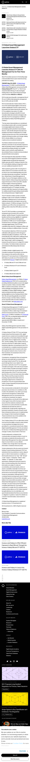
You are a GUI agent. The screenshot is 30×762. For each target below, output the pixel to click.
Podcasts (8, 627)
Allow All (15, 755)
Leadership (9, 607)
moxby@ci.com (6, 519)
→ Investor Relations (11, 642)
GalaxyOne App (10, 594)
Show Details (22, 751)
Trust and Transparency (12, 651)
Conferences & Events (12, 614)
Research (8, 623)
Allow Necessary (15, 759)
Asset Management (11, 590)
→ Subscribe (9, 631)
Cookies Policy (18, 743)
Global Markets (10, 588)
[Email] (15, 580)
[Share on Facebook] (15, 577)
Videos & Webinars (11, 629)
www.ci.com (5, 314)
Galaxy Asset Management (9, 279)
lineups (12, 260)
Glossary (8, 655)
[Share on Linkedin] (15, 578)
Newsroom (4, 6)
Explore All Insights (11, 620)
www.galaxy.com (18, 301)
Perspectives (9, 625)
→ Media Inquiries (11, 640)
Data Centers (9, 596)
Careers (8, 609)
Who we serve (10, 605)
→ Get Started (10, 638)
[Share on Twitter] (15, 575)
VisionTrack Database (12, 653)
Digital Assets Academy (12, 649)
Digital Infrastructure (11, 592)
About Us (8, 603)
